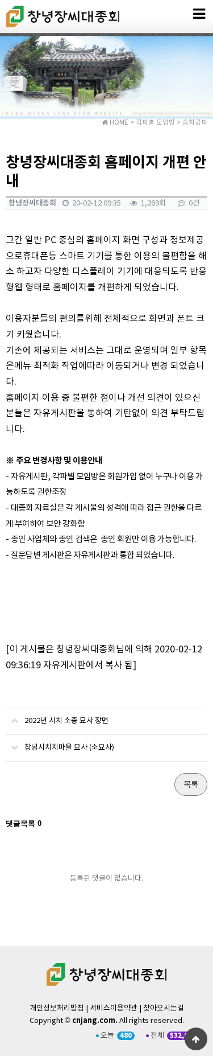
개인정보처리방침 (57, 1008)
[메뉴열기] (199, 14)
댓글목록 (23, 823)
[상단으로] (196, 1039)
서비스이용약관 (113, 1008)
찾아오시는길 (163, 1008)
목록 (190, 785)
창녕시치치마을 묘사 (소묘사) (69, 747)
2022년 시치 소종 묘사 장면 (66, 721)
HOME (118, 122)
